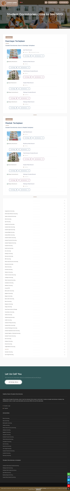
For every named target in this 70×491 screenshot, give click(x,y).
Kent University (8, 338)
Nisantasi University (9, 264)
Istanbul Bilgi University (9, 232)
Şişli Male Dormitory (7, 472)
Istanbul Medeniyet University (11, 328)
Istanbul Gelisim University (10, 237)
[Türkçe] (20, 2)
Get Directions (38, 55)
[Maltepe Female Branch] (14, 92)
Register (6, 408)
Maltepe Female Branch (29, 92)
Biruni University (8, 301)
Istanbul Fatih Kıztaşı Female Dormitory (11, 465)
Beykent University (9, 293)
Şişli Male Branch (27, 50)
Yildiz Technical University (10, 280)
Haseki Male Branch (28, 82)
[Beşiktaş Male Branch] (14, 61)
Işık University (8, 221)
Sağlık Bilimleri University (10, 346)
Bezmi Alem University (9, 298)
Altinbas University (9, 285)
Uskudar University (9, 351)
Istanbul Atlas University (10, 227)
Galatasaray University (9, 317)
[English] (22, 2)
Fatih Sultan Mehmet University (11, 213)
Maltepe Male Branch (28, 102)
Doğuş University (8, 306)
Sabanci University (9, 272)
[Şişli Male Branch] (14, 53)
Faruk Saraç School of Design (11, 309)
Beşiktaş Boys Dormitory (8, 474)
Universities (35, 17)
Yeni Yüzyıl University (9, 354)
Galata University (8, 314)
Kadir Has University (9, 248)
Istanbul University (9, 245)
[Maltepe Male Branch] (14, 101)
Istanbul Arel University (9, 224)
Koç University (8, 250)
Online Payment (52, 2)
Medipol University (9, 341)
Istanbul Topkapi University (10, 242)
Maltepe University (9, 253)
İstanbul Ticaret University (10, 335)
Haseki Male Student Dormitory (9, 477)
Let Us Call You (63, 2)
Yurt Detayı (27, 55)
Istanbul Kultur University (10, 325)
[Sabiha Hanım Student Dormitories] (9, 3)
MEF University (8, 258)
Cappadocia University (9, 211)
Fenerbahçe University (9, 312)
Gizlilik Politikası (42, 488)
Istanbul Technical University (11, 240)
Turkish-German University (10, 274)
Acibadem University (9, 282)
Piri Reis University (8, 269)
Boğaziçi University (9, 304)
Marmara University (9, 256)
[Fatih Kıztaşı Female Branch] (14, 75)
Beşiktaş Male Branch (29, 61)
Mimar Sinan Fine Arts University (11, 261)
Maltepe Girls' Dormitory (8, 467)
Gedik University (8, 320)
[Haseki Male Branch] (14, 82)
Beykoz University (8, 296)
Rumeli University (8, 343)
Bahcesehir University (9, 290)
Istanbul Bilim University (10, 234)
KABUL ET (38, 489)
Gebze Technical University (10, 216)
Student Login (7, 405)
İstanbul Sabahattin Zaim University (12, 330)
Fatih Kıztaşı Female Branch (30, 71)
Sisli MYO (9, 37)
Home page (28, 17)
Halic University (8, 219)
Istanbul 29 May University (10, 322)
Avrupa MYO (7, 288)
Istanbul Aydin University (10, 229)
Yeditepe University (9, 277)
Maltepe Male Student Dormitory (9, 470)
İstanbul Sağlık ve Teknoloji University (12, 333)
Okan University (8, 266)
